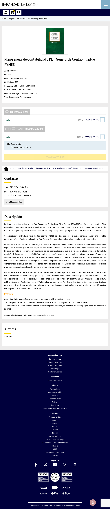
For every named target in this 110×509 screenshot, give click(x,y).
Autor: (7, 71)
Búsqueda (18, 12)
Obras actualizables (55, 392)
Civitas (55, 423)
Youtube (55, 465)
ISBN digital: (9, 90)
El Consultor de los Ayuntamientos (55, 443)
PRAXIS (55, 446)
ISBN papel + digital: (13, 93)
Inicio (4, 19)
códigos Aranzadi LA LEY (43, 168)
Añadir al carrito (55, 157)
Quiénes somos (55, 359)
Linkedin (74, 465)
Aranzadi (55, 420)
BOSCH (55, 433)
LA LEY (55, 427)
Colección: (9, 86)
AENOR (55, 456)
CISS (55, 449)
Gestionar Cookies (55, 372)
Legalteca (55, 405)
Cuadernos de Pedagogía (55, 439)
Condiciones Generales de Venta (55, 408)
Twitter (45, 465)
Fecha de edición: (12, 78)
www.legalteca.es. (47, 315)
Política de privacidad (55, 362)
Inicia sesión (6, 12)
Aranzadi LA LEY (55, 417)
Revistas (55, 395)
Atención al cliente (55, 380)
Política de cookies (55, 365)
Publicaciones (55, 389)
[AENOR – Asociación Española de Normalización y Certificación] (55, 481)
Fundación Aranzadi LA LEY (55, 452)
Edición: (8, 74)
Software (55, 402)
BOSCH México (55, 436)
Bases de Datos (55, 399)
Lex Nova (55, 430)
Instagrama (65, 465)
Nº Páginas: (9, 82)
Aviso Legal (55, 369)
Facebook (36, 465)
